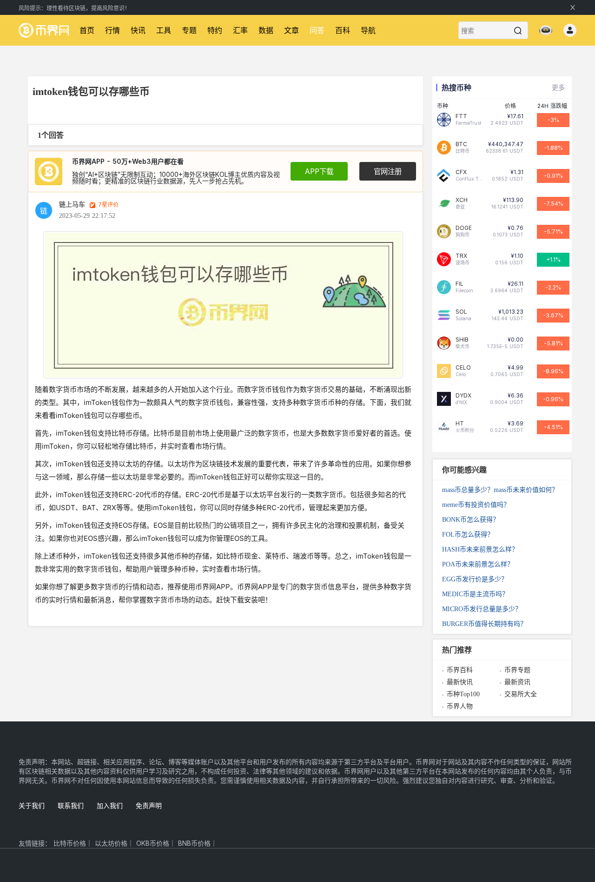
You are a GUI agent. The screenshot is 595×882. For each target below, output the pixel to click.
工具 (163, 30)
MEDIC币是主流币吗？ (475, 594)
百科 (342, 30)
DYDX (463, 395)
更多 (558, 87)
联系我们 (71, 805)
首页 (86, 30)
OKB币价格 (152, 843)
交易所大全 (520, 694)
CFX (461, 172)
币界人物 (460, 706)
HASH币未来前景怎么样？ (480, 549)
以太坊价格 (111, 843)
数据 (265, 30)
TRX (461, 256)
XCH (462, 200)
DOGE (464, 228)
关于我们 (32, 805)
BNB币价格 (194, 843)
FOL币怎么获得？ (468, 534)
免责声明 (149, 805)
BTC (461, 144)
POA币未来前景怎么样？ (478, 564)
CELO (463, 367)
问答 (317, 30)
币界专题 (517, 670)
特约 (214, 30)
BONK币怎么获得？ (470, 519)
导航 (368, 30)
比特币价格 (69, 843)
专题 (189, 30)
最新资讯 (517, 682)
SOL (461, 312)
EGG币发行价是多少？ (475, 579)
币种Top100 (463, 694)
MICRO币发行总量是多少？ (482, 609)
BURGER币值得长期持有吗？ (484, 623)
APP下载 (319, 171)
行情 (112, 30)
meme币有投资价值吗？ (476, 504)
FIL (459, 284)
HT (460, 423)
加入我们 (110, 805)
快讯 (138, 30)
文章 (291, 30)
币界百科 (460, 670)
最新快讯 (460, 682)
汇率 (240, 30)
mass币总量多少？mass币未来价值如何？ (500, 489)
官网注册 (388, 171)
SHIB (462, 340)
